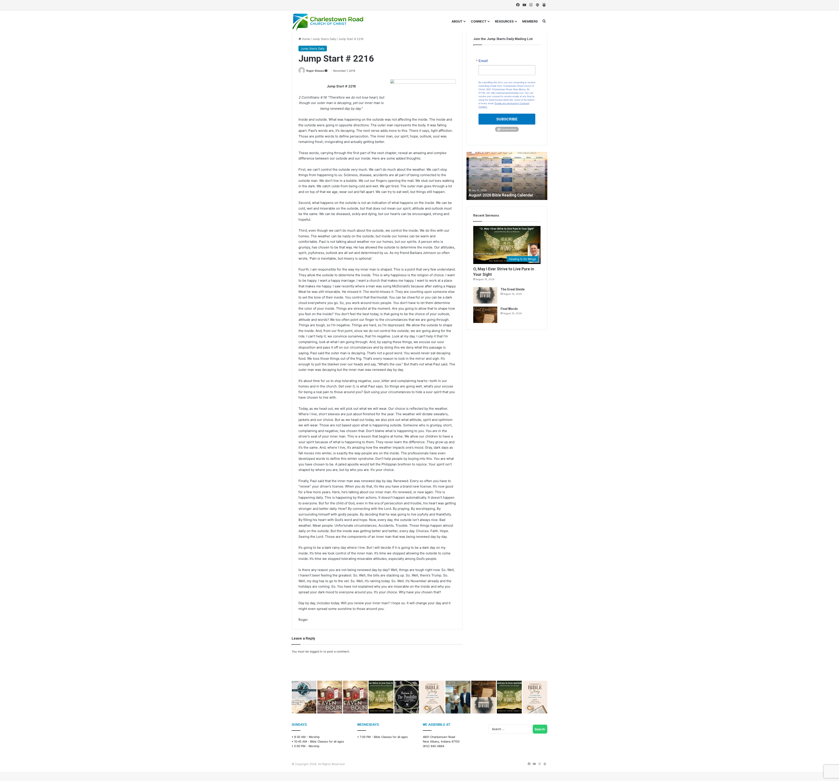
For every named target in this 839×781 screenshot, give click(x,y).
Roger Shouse (315, 70)
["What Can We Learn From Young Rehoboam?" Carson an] (329, 697)
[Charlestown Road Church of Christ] (328, 22)
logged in (316, 651)
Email (483, 60)
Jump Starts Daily (324, 39)
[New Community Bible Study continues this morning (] (432, 697)
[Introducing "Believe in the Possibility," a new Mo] (406, 697)
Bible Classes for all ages (327, 741)
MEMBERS (530, 21)
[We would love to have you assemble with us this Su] (304, 697)
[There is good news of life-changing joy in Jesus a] (458, 697)
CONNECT (478, 21)
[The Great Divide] (485, 295)
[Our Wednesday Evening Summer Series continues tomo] (381, 697)
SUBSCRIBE (507, 118)
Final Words (509, 309)
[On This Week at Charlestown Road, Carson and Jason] (355, 697)
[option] (506, 176)
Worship (314, 737)
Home (305, 39)
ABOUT (457, 21)
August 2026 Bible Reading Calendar (501, 195)
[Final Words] (485, 315)
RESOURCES (504, 21)
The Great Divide (513, 289)
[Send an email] (326, 70)
